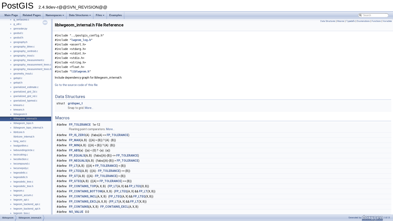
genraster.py (20, 28)
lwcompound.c (22, 163)
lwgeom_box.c (22, 213)
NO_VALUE (76, 211)
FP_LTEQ (75, 171)
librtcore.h (19, 132)
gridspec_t (75, 103)
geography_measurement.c (29, 60)
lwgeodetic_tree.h (23, 186)
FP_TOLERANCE (80, 124)
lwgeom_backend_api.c (27, 204)
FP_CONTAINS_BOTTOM (85, 191)
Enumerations (363, 21)
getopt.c (18, 78)
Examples (115, 15)
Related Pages (32, 15)
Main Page (11, 15)
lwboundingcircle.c (24, 150)
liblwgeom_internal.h (25, 118)
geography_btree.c (24, 46)
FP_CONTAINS (78, 206)
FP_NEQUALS (78, 160)
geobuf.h (18, 37)
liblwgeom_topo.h (23, 123)
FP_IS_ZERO (77, 135)
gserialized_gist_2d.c (25, 91)
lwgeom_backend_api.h (27, 208)
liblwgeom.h (20, 114)
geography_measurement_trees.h (32, 69)
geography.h (20, 42)
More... (89, 107)
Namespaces (55, 16)
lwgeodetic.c (20, 172)
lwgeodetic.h (21, 177)
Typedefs (350, 21)
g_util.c (17, 24)
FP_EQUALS (77, 155)
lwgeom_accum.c (23, 195)
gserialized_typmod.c (25, 100)
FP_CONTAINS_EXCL (83, 201)
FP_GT (73, 176)
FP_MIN (74, 145)
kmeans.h (19, 109)
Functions (376, 21)
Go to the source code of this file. (76, 85)
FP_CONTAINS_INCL (82, 196)
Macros (340, 21)
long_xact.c (20, 141)
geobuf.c (18, 33)
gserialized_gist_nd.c (25, 96)
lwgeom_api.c (21, 199)
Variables (387, 21)
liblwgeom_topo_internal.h (28, 127)
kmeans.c (19, 105)
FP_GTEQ (75, 181)
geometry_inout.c (23, 73)
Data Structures (80, 16)
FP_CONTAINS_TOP (82, 186)
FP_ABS (74, 150)
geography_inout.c (24, 55)
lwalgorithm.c (21, 145)
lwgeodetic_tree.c (23, 181)
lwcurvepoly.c (21, 168)
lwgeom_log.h (81, 40)
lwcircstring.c (21, 154)
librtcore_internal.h (24, 136)
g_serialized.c (21, 19)
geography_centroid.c (26, 51)
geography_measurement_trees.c (32, 64)
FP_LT (73, 165)
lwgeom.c (19, 190)
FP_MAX (74, 140)
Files (100, 16)
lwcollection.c (21, 159)
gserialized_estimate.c (26, 87)
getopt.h (18, 82)
